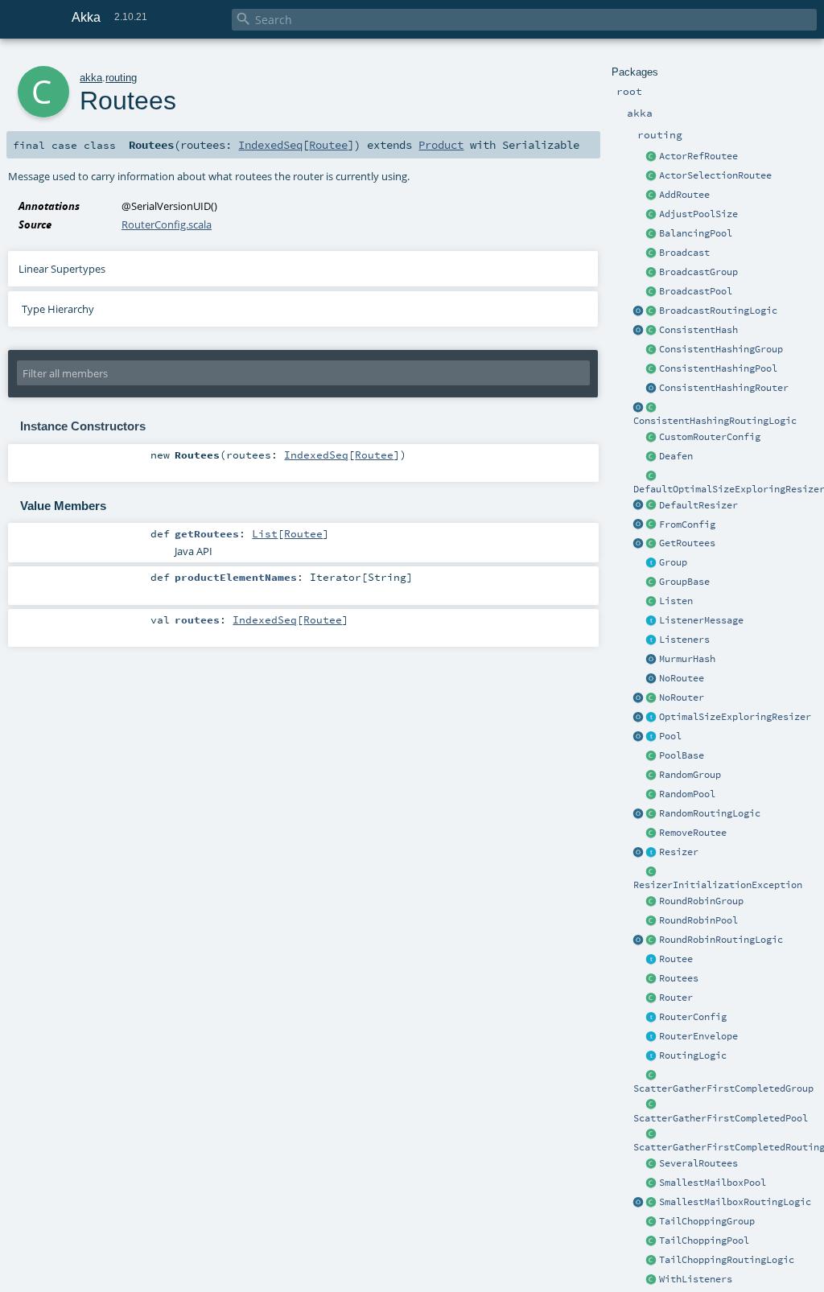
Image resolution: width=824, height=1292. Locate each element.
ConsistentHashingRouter (724, 387)
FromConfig (687, 524)
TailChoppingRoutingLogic (726, 1259)
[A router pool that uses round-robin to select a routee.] (651, 921)
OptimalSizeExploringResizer (735, 716)
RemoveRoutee (693, 832)
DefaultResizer (698, 505)
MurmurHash (687, 659)
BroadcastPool (695, 291)
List (265, 533)
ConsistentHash (698, 329)
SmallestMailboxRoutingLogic (735, 1202)
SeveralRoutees (698, 1163)
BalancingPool (695, 233)
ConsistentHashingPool (718, 368)
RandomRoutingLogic (709, 813)
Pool (670, 736)
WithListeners (695, 1279)
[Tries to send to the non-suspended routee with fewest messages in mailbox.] (651, 1202)
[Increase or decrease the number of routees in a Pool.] (651, 214)
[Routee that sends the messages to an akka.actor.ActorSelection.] (651, 176)
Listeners (684, 639)
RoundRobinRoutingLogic (721, 939)
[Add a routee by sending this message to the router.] (651, 195)
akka (91, 78)
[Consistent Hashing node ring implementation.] (651, 330)
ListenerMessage (701, 620)
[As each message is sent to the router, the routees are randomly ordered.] (651, 1260)
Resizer (678, 852)
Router (676, 997)
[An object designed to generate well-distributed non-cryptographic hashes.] (651, 659)
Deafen (676, 456)
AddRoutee (684, 194)
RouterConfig (693, 1016)
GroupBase (684, 581)
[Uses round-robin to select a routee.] (651, 940)
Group (673, 562)
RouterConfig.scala (167, 224)
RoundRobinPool (698, 920)
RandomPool (687, 794)
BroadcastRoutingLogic (718, 310)
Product (441, 145)
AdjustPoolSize (698, 214)
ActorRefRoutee (698, 156)
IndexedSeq (270, 145)
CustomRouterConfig (709, 436)
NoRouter (681, 697)
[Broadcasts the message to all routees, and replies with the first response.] (651, 1134)
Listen (676, 601)
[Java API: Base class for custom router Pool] (651, 756)
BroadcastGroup (698, 272)
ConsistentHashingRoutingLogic (715, 420)
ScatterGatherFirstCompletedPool (720, 1118)
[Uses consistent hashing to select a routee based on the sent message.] (651, 407)
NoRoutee (681, 678)
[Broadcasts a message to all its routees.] (651, 311)
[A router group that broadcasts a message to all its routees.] (651, 272)
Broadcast (684, 252)
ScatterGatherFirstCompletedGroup (723, 1088)
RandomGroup (690, 774)
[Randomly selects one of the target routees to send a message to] (651, 814)
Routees (678, 978)
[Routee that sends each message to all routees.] (651, 1164)
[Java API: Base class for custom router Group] (651, 582)
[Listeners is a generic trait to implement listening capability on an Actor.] (651, 640)
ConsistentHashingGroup (721, 349)
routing (121, 78)
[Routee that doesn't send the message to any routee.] (651, 679)
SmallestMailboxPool (712, 1182)
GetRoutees (687, 543)
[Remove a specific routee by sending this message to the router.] (651, 833)
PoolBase (681, 755)
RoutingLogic (693, 1055)
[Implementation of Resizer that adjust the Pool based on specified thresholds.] (651, 506)
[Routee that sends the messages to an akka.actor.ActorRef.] (651, 156)
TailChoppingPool (704, 1240)
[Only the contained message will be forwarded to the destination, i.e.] (651, 1037)
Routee (676, 959)
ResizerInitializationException (717, 885)
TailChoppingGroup (707, 1221)
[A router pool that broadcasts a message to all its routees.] (651, 292)
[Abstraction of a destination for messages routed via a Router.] (651, 959)
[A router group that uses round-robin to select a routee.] (651, 901)
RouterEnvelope (698, 1036)
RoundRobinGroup (701, 901)
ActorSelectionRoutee (715, 175)
